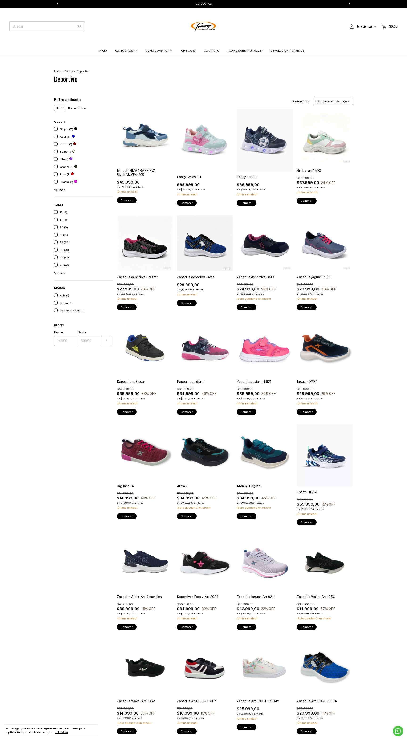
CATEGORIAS (124, 50)
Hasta (82, 332)
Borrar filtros (77, 108)
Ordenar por (300, 101)
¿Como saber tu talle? (245, 50)
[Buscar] (80, 26)
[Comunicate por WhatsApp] (398, 731)
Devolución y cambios (288, 50)
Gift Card (188, 50)
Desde (58, 332)
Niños (69, 71)
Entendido (61, 732)
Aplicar (106, 341)
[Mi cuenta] (351, 26)
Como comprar (157, 50)
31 (58, 108)
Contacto (211, 50)
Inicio (103, 50)
